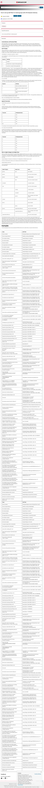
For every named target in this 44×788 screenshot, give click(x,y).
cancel (38, 7)
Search (41, 7)
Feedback (15, 15)
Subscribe (19, 15)
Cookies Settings (38, 773)
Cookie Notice (20, 784)
